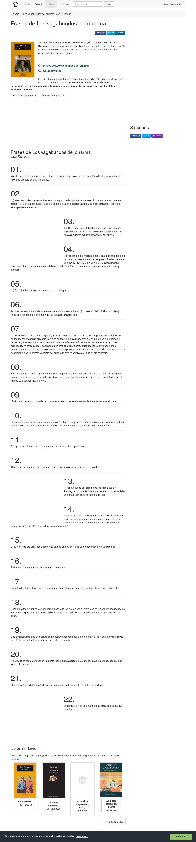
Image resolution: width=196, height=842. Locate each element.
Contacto (64, 4)
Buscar (109, 4)
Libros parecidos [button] (115, 821)
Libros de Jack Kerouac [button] (52, 95)
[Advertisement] (66, 122)
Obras (51, 4)
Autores (39, 4)
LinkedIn (120, 32)
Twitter (111, 32)
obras (16, 14)
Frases (26, 4)
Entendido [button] (180, 836)
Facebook (100, 32)
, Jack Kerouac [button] (25, 803)
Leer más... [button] (82, 836)
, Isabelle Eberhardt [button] (82, 806)
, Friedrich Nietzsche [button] (111, 805)
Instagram (157, 135)
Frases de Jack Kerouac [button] (24, 95)
